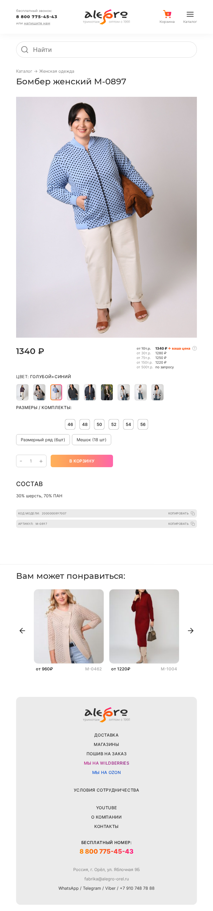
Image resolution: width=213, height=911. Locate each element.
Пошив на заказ (106, 753)
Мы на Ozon (106, 772)
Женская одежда (56, 71)
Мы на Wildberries (106, 763)
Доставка (106, 735)
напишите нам (37, 23)
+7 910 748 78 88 (137, 888)
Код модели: (42, 513)
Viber (110, 888)
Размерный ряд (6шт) (43, 439)
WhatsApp (68, 888)
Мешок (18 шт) (91, 439)
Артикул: (32, 524)
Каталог (24, 71)
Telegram (92, 888)
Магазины (106, 744)
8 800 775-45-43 (36, 16)
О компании (106, 817)
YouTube (106, 807)
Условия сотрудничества (106, 790)
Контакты (106, 826)
